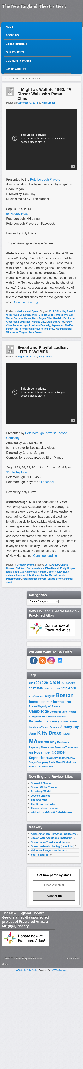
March (43, 741)
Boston (65, 695)
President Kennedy (39, 325)
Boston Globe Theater (44, 787)
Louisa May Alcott (51, 575)
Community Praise (18, 60)
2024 (58, 688)
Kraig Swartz (53, 321)
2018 (39, 688)
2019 (46, 688)
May (53, 741)
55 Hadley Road (17, 213)
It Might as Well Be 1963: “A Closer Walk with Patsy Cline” (44, 93)
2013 (48, 682)
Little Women (33, 575)
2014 (51, 311)
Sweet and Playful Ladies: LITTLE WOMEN (42, 349)
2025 (64, 688)
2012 (39, 682)
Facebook (48, 482)
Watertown (69, 762)
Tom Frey (49, 328)
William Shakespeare (41, 766)
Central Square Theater (63, 711)
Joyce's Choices (40, 795)
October (59, 752)
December (36, 721)
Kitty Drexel (48, 102)
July (76, 726)
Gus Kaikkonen (28, 571)
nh (63, 321)
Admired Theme (73, 958)
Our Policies (15, 52)
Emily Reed (12, 571)
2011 (32, 683)
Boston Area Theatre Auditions (49, 842)
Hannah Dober (46, 571)
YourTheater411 (40, 854)
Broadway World (41, 791)
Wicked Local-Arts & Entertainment (52, 812)
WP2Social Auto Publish (27, 969)
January (66, 726)
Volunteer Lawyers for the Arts (49, 850)
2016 (71, 682)
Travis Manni (56, 762)
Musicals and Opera (27, 311)
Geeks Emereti (16, 43)
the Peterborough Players (29, 328)
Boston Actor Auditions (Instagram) (52, 838)
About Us (12, 35)
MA (33, 741)
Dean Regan (39, 318)
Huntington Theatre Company (44, 727)
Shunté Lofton (55, 578)
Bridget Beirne (47, 314)
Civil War (20, 568)
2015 (64, 682)
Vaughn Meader (63, 328)
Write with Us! (16, 69)
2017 (32, 688)
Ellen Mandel (54, 318)
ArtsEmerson (36, 696)
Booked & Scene (41, 783)
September (57, 325)
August (55, 564)
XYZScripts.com (59, 969)
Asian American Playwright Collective (53, 834)
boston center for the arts (50, 701)
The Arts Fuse (39, 799)
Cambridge (39, 711)
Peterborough (20, 325)
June (33, 733)
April (72, 687)
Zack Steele (35, 332)
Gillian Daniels (68, 721)
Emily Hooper (67, 568)
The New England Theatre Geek (34, 6)
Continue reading (28, 302)
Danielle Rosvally (57, 716)
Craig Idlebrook (38, 716)
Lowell (66, 733)
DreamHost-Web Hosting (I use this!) (52, 846)
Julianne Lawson (15, 575)
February (51, 721)
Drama (31, 564)
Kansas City (38, 321)
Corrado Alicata (22, 318)
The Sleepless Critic (43, 804)
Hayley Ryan (62, 571)
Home (9, 26)
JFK (64, 318)
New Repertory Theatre (61, 747)
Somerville (54, 758)
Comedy (21, 564)
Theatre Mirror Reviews (44, 808)
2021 (52, 688)
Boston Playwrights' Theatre (44, 706)
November (42, 752)
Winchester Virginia (17, 332)
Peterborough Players (45, 179)
